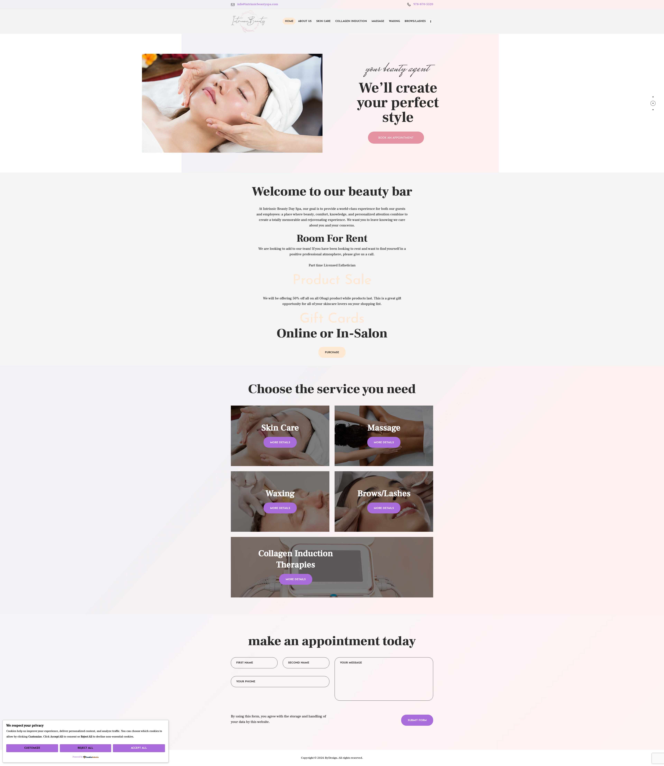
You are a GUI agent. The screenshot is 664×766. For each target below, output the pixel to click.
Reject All (85, 748)
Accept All (139, 748)
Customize (32, 748)
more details (280, 442)
